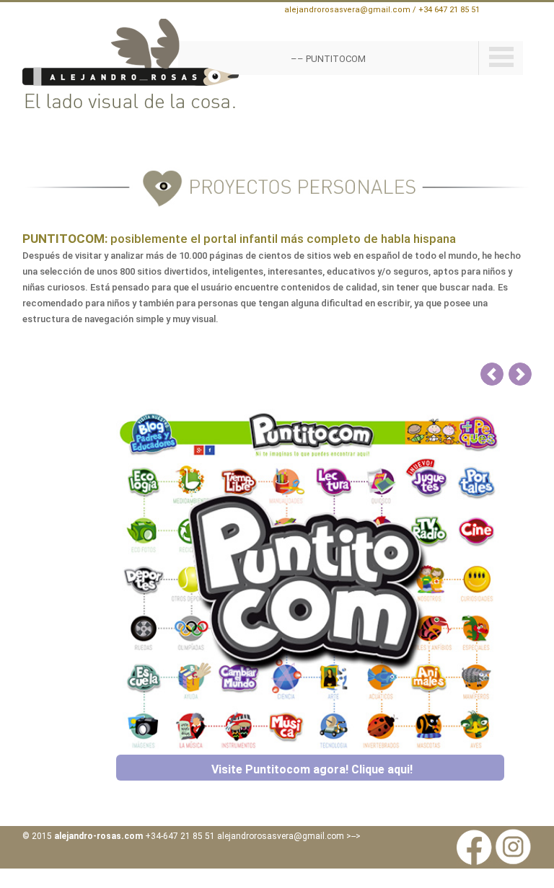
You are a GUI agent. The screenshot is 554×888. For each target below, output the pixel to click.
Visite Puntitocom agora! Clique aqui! (312, 769)
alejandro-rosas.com (98, 836)
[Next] (520, 374)
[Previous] (492, 374)
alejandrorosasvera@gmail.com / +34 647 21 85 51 (382, 9)
